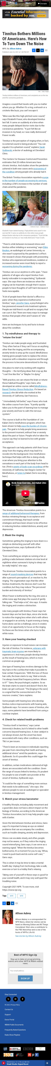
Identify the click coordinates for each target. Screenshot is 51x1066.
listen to (21, 473)
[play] (3, 1063)
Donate (43, 3)
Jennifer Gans (22, 303)
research (6, 392)
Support (8, 1015)
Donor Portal (9, 1020)
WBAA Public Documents (14, 1025)
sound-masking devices (21, 574)
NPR (11, 896)
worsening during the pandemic (17, 266)
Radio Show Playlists (12, 1035)
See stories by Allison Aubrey (28, 936)
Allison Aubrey (15, 48)
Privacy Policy (15, 1005)
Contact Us (9, 1009)
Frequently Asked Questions (15, 1030)
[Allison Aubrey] (7, 917)
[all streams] (48, 1063)
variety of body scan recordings (28, 466)
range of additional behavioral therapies (20, 513)
